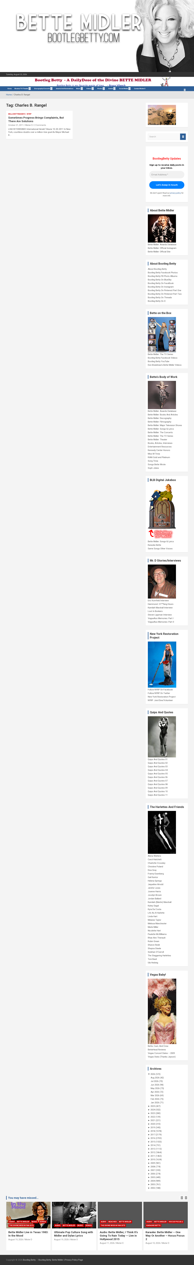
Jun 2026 (155, 1085)
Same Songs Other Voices (160, 548)
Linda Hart (152, 916)
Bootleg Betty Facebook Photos (163, 272)
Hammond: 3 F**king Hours (160, 604)
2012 (153, 1152)
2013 (153, 1149)
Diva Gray (152, 870)
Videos (88, 88)
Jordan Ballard (154, 898)
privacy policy (175, 193)
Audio (12, 1222)
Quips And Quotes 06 (158, 777)
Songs (43, 1222)
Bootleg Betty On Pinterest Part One (164, 290)
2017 (153, 1134)
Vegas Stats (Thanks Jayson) (162, 1056)
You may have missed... (23, 1198)
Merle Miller (153, 927)
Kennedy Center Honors (159, 450)
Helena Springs (155, 881)
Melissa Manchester (157, 923)
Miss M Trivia (154, 454)
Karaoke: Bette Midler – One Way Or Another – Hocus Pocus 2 (165, 1236)
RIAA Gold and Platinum (159, 457)
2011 (153, 1156)
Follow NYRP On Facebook (160, 689)
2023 (153, 1113)
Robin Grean (153, 941)
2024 (153, 1109)
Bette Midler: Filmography (159, 421)
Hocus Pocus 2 (176, 1222)
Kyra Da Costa (154, 909)
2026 (153, 1074)
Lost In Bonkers (155, 611)
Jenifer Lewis (154, 888)
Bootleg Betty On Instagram (161, 287)
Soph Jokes (153, 468)
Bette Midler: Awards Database (162, 244)
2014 (153, 1145)
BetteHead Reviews (157, 1049)
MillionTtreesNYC (17, 114)
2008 (153, 1166)
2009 (153, 1163)
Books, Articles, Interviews (160, 443)
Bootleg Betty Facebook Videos (162, 358)
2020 (153, 1124)
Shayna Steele (154, 948)
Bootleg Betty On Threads (160, 297)
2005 (153, 1177)
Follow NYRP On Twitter (159, 693)
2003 (153, 1184)
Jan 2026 (155, 1102)
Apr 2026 (155, 1092)
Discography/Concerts (42, 88)
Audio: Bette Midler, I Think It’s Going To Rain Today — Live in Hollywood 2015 (119, 1236)
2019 (153, 1127)
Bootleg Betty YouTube (158, 361)
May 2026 (155, 1088)
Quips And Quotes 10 (158, 791)
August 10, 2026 (153, 1243)
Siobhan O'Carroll (156, 952)
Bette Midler (23, 1222)
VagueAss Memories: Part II (161, 622)
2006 (153, 1173)
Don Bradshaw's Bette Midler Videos (165, 365)
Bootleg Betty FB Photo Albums (162, 276)
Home (10, 88)
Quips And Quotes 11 (158, 795)
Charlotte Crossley (156, 863)
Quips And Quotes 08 (158, 784)
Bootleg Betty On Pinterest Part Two (165, 294)
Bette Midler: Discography (159, 418)
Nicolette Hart (154, 930)
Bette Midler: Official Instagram (162, 248)
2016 (153, 1138)
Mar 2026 (155, 1095)
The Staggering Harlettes (159, 955)
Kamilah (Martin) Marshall (159, 902)
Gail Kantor (153, 877)
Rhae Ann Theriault (156, 937)
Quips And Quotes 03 (158, 766)
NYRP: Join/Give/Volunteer (160, 700)
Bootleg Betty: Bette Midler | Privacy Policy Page (60, 1260)
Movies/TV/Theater (21, 88)
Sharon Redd (154, 945)
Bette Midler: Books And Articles (163, 414)
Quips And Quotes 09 (158, 788)
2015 (153, 1141)
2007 (153, 1170)
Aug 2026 (155, 1077)
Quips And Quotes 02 (158, 763)
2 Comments (40, 125)
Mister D (29, 125)
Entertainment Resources (160, 446)
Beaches (113, 1222)
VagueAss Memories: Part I (160, 618)
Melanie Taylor (154, 920)
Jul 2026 (154, 1081)
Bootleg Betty (29, 1260)
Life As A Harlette (156, 913)
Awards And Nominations (64, 88)
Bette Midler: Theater (157, 439)
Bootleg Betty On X (156, 301)
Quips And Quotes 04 (158, 770)
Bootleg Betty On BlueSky (159, 279)
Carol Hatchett (154, 859)
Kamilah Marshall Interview (160, 607)
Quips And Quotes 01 (158, 759)
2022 (153, 1117)
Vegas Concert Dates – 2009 (161, 1053)
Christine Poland (155, 866)
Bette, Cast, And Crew (158, 1046)
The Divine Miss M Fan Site (21, 1225)
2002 (153, 1188)
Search (183, 137)
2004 (153, 1181)
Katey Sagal (153, 905)
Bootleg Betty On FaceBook (161, 283)
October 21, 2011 (16, 125)
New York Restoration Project (162, 696)
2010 (153, 1159)
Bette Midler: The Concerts (160, 432)
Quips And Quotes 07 (158, 780)
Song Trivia (153, 461)
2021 (153, 1120)
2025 (153, 1106)
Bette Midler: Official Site (159, 251)
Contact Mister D (139, 88)
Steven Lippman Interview (160, 614)
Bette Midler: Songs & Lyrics (161, 429)
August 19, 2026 (15, 1239)
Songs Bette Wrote (157, 464)
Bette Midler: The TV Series (160, 354)
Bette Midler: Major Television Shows (165, 425)
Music (78, 88)
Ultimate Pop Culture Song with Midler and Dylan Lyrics (73, 1234)
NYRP (29, 114)
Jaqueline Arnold (155, 884)
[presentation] (182, 1198)
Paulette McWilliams (157, 934)
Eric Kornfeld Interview (158, 600)
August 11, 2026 (107, 1243)
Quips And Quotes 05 (158, 773)
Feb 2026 (155, 1099)
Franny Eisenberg (156, 873)
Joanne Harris (154, 891)
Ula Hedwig (153, 962)
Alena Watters (154, 856)
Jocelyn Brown (155, 895)
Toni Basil (152, 959)
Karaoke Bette (154, 545)
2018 (153, 1131)
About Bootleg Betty (157, 269)
